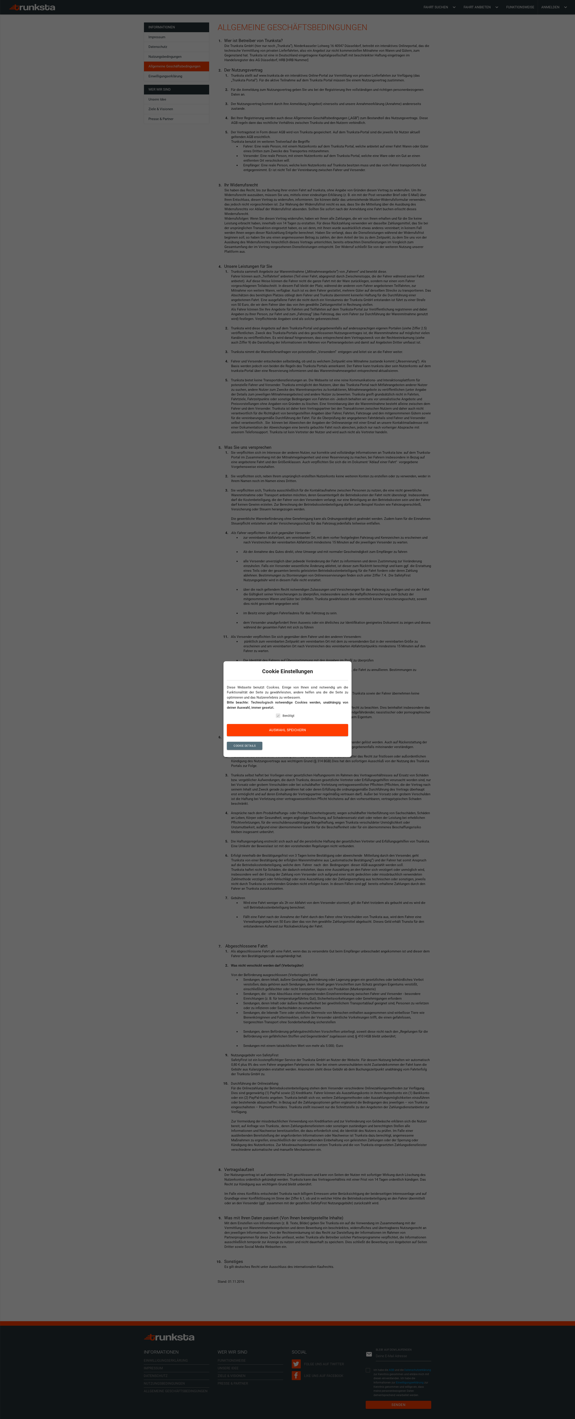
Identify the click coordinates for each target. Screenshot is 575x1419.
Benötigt (288, 716)
